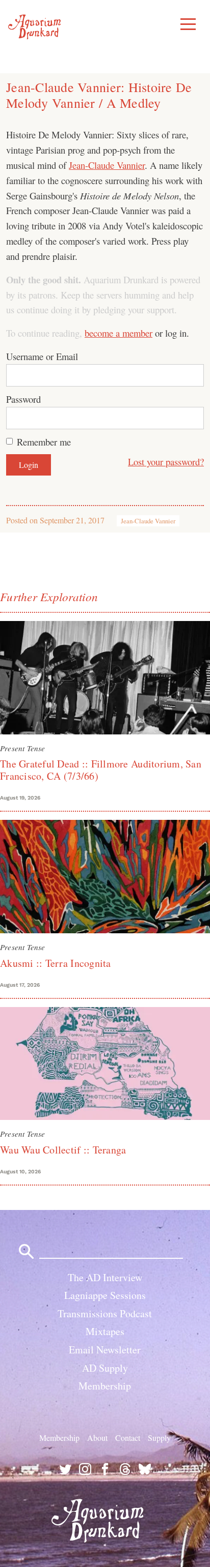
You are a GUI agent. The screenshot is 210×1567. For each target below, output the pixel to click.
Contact (127, 1437)
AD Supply (105, 1368)
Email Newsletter (105, 1349)
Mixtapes (105, 1331)
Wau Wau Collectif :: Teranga (63, 1150)
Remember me (44, 441)
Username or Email (42, 356)
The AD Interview (105, 1277)
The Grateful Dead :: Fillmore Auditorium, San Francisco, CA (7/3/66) (100, 770)
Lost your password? (166, 461)
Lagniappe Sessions (105, 1295)
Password (23, 399)
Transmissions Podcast (105, 1313)
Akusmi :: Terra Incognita (55, 963)
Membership (104, 1386)
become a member (118, 333)
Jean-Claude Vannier (107, 165)
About (97, 1437)
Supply (159, 1437)
